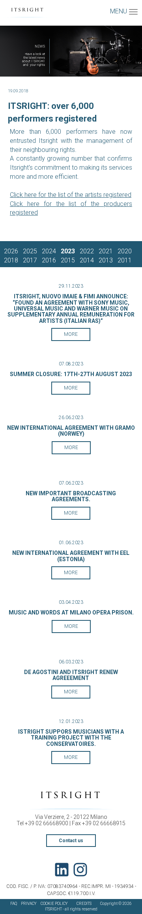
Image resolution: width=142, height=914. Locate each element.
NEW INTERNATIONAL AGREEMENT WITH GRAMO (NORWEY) (71, 431)
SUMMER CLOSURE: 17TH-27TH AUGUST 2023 (71, 374)
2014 (87, 260)
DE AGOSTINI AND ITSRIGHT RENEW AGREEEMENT (71, 675)
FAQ (13, 903)
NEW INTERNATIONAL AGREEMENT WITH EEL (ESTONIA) (70, 556)
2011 (125, 260)
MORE (71, 334)
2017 (30, 260)
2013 (106, 260)
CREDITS (84, 903)
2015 (68, 260)
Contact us (71, 840)
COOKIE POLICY (54, 903)
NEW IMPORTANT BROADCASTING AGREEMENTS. (71, 496)
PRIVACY (29, 903)
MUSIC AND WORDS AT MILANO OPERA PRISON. (71, 612)
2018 (11, 260)
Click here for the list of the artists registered (70, 195)
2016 (49, 260)
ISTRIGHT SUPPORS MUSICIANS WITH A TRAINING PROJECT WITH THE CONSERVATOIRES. (71, 738)
